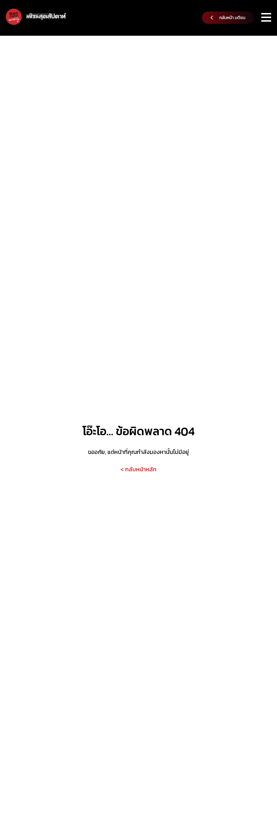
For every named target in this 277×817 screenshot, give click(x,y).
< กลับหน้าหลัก (138, 469)
